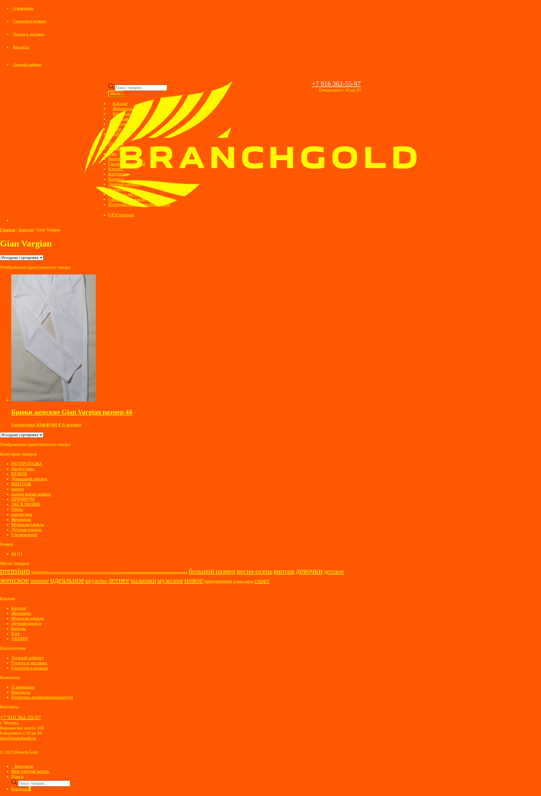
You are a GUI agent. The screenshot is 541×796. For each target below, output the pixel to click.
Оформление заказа (127, 199)
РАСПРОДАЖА (26, 463)
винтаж (284, 571)
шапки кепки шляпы (31, 494)
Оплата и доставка (28, 34)
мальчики (143, 580)
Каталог (116, 169)
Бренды (115, 158)
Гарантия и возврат (29, 21)
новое (193, 580)
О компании (23, 8)
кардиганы (21, 514)
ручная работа (243, 582)
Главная (115, 143)
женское (14, 579)
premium (15, 570)
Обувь (17, 509)
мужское (170, 580)
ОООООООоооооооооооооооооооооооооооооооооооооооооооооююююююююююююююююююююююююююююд (109, 572)
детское (334, 571)
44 (13, 553)
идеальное (67, 580)
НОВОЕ (19, 473)
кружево (96, 580)
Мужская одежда (27, 524)
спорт (262, 580)
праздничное (218, 581)
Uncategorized (24, 534)
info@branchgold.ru (18, 738)
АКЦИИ (121, 134)
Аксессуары (22, 468)
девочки (309, 570)
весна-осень (254, 571)
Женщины (21, 519)
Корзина (116, 179)
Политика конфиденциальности (139, 204)
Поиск (17, 776)
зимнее (39, 580)
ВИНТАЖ (21, 484)
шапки (17, 489)
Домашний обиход (29, 478)
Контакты (21, 47)
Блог (112, 153)
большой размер (212, 571)
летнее (118, 580)
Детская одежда (26, 529)
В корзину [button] (72, 424)
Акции (114, 148)
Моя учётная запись (30, 771)
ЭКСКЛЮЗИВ (25, 504)
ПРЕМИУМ (22, 499)
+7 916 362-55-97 (336, 83)
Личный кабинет (27, 65)
